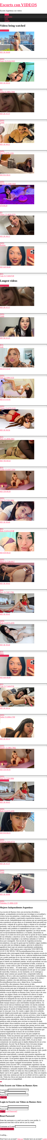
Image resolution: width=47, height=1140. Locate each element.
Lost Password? (11, 1111)
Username (3, 1090)
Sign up (3, 1097)
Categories (8, 17)
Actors (7, 21)
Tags (6, 19)
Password (3, 1095)
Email (2, 1092)
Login (2, 1111)
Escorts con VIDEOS (18, 5)
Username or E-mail (7, 1126)
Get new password (7, 1129)
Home (7, 15)
